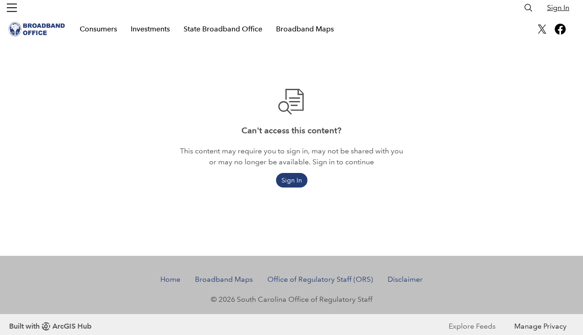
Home (170, 279)
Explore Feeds (472, 326)
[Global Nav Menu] (11, 7)
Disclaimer (405, 279)
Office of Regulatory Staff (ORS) (320, 279)
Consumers (98, 29)
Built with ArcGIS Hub (50, 326)
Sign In (558, 7)
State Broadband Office (223, 29)
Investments (150, 29)
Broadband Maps (305, 29)
